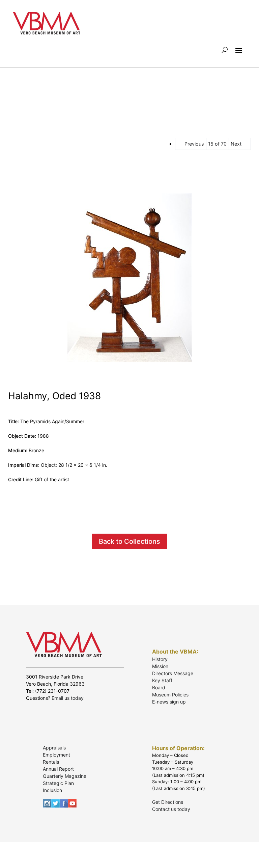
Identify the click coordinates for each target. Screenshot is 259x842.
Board (158, 687)
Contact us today (171, 809)
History (160, 659)
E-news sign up (169, 702)
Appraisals (54, 747)
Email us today (68, 698)
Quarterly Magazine (64, 776)
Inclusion (52, 790)
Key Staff (162, 680)
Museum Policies (170, 694)
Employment (56, 755)
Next (236, 144)
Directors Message (172, 673)
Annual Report (58, 769)
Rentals (51, 762)
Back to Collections (129, 541)
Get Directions (167, 802)
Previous (194, 144)
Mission (160, 666)
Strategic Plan (58, 783)
